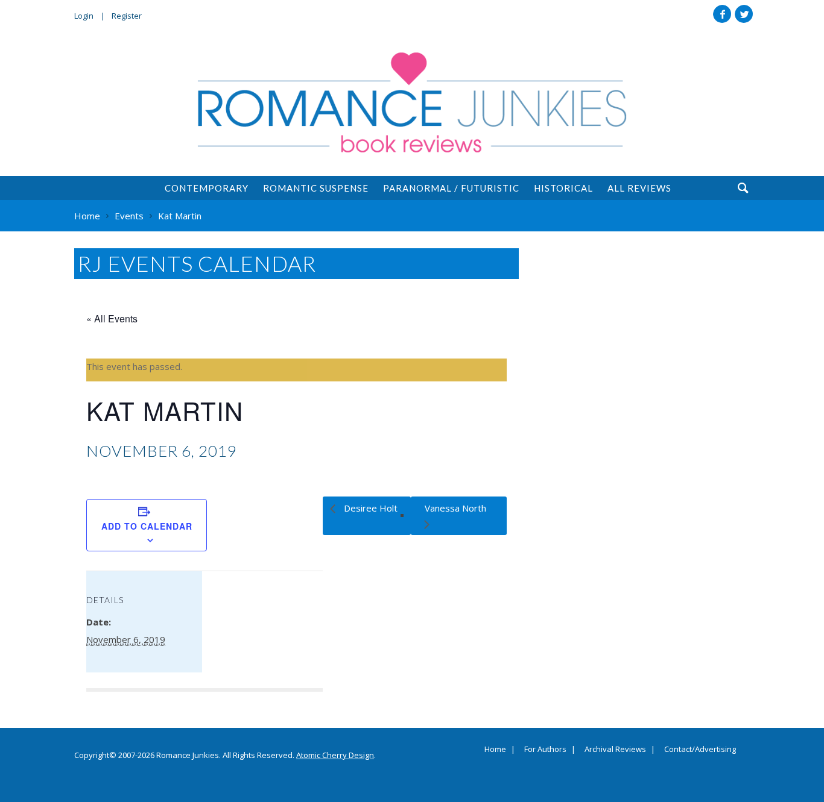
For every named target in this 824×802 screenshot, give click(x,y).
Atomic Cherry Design (335, 755)
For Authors (545, 749)
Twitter (744, 14)
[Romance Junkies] (412, 102)
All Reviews (639, 188)
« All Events (112, 318)
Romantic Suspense (316, 188)
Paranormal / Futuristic (451, 188)
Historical (563, 188)
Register (127, 15)
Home (495, 749)
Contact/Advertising (700, 749)
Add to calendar (146, 526)
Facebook (722, 14)
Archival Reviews (615, 749)
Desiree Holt (369, 508)
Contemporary (207, 188)
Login (83, 15)
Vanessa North (455, 508)
